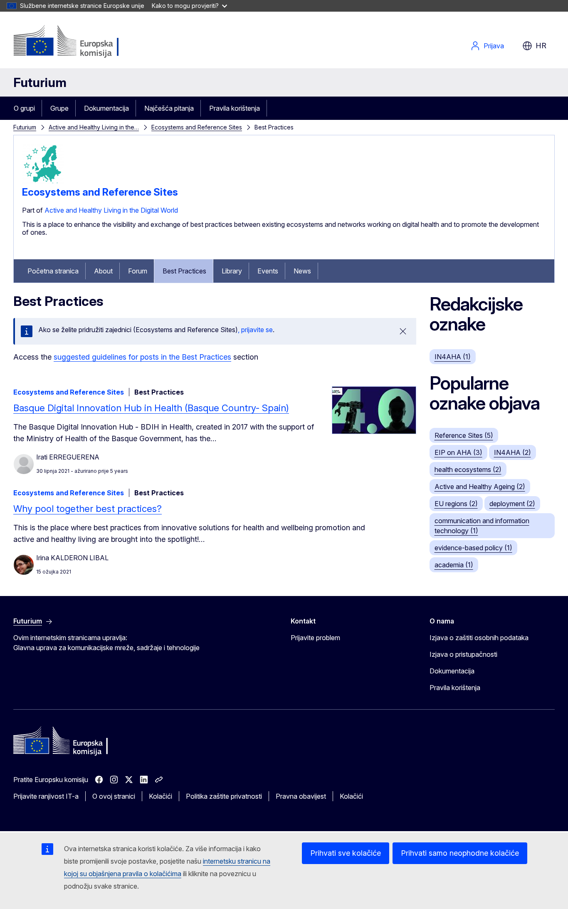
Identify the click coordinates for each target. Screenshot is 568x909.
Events (267, 271)
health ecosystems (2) (468, 469)
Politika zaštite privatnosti (224, 796)
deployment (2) (512, 503)
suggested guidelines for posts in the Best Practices (142, 357)
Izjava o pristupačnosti (463, 654)
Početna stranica (53, 271)
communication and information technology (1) (482, 526)
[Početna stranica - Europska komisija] (80, 41)
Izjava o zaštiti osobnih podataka (479, 637)
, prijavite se (255, 329)
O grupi (24, 108)
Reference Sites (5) (464, 435)
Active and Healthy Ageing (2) (480, 486)
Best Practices (184, 271)
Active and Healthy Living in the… (94, 127)
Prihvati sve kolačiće (345, 853)
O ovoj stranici (113, 796)
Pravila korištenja (234, 108)
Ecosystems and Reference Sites (196, 127)
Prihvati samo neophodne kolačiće (460, 853)
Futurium (40, 82)
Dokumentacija (106, 108)
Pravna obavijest (301, 796)
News (302, 271)
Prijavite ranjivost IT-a (46, 796)
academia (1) (454, 565)
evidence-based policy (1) (473, 548)
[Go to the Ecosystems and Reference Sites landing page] (43, 183)
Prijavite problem (315, 637)
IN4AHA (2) (512, 452)
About (103, 271)
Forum (137, 271)
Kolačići (160, 796)
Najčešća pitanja (169, 108)
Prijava (494, 46)
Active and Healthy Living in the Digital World (111, 210)
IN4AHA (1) (453, 357)
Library (232, 271)
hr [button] (541, 45)
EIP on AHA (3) (458, 452)
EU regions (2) (456, 503)
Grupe (59, 108)
